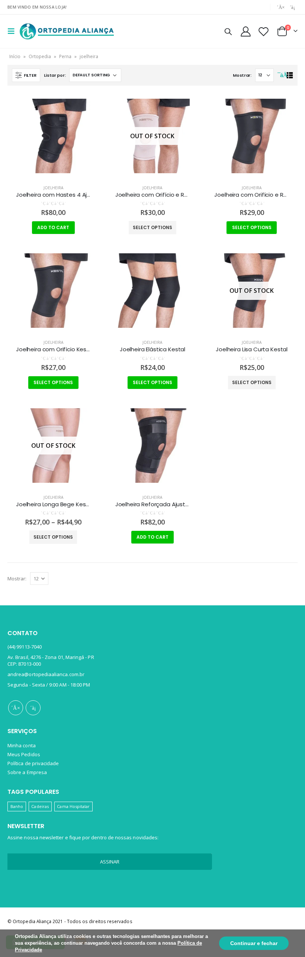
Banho (16, 806)
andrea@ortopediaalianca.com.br (45, 674)
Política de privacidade (33, 763)
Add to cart (53, 227)
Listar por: (54, 75)
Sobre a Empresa (27, 772)
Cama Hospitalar (73, 806)
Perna (65, 56)
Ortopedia (40, 56)
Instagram (33, 707)
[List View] (289, 75)
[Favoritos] (264, 31)
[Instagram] (292, 7)
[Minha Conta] (245, 31)
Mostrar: (242, 75)
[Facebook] (281, 7)
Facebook (15, 707)
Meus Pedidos (23, 754)
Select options (152, 227)
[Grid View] (281, 75)
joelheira (53, 187)
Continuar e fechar (253, 943)
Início (14, 56)
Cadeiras (40, 806)
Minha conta (21, 745)
